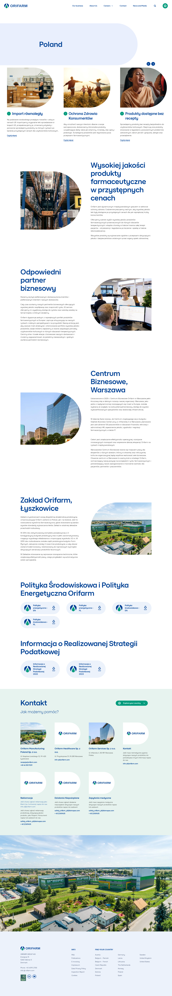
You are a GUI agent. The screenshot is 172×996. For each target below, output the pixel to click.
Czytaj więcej (12, 136)
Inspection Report (77, 972)
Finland (97, 975)
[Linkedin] (29, 978)
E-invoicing (75, 962)
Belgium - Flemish (102, 958)
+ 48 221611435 (25, 824)
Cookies (74, 975)
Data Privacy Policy (78, 969)
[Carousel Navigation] (89, 64)
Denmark (98, 969)
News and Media (140, 6)
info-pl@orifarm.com (62, 760)
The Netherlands (124, 965)
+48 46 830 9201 (26, 765)
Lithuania (121, 962)
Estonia (98, 972)
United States (145, 962)
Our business (77, 6)
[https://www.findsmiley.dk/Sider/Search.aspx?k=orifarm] (23, 978)
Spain (120, 975)
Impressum (75, 965)
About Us (93, 6)
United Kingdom (146, 958)
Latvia (120, 958)
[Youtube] (34, 978)
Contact (123, 6)
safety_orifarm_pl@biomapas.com (33, 821)
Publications (75, 958)
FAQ (72, 955)
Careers (107, 6)
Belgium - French (101, 962)
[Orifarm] (15, 5)
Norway (121, 969)
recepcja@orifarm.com (28, 762)
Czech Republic (100, 965)
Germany (121, 955)
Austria (97, 955)
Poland (120, 972)
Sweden (143, 955)
